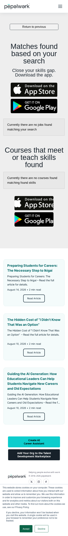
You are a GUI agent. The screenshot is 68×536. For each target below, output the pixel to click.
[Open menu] (60, 6)
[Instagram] (39, 482)
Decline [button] (41, 528)
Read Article (34, 298)
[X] (31, 482)
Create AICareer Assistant (34, 441)
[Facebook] (46, 482)
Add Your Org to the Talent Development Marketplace (34, 454)
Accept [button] (26, 528)
